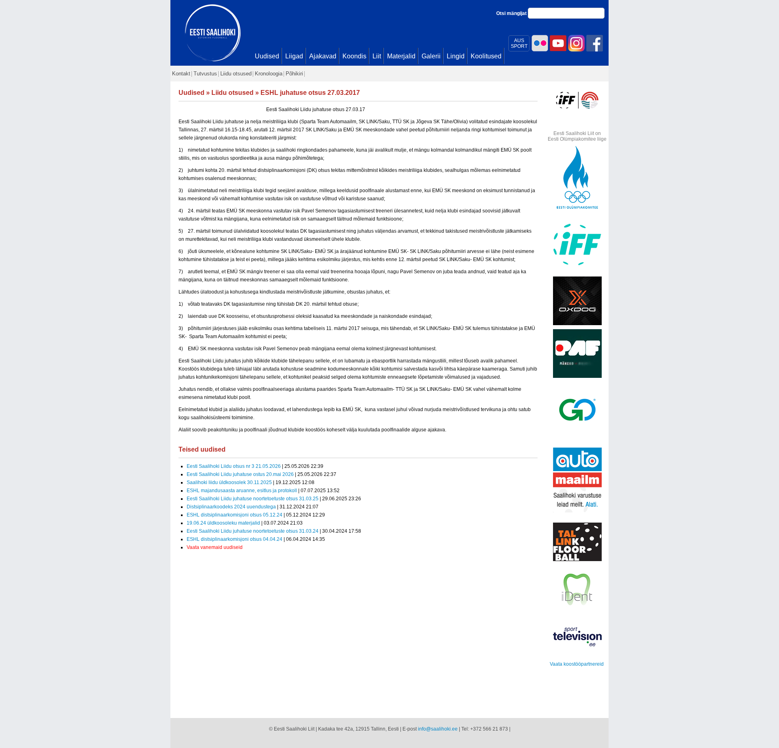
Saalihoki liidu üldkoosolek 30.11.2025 (229, 482)
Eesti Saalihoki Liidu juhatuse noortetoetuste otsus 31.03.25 (252, 499)
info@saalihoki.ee (438, 729)
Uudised (191, 92)
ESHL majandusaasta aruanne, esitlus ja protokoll (242, 490)
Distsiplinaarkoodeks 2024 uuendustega (231, 507)
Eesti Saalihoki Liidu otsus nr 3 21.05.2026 (234, 466)
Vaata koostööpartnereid (577, 664)
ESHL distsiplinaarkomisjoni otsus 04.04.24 (234, 539)
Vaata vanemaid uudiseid (215, 547)
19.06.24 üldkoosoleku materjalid (223, 523)
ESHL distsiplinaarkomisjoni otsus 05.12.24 (234, 515)
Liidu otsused (232, 92)
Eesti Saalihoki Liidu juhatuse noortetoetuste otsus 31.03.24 (253, 531)
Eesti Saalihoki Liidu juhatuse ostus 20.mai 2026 (240, 474)
